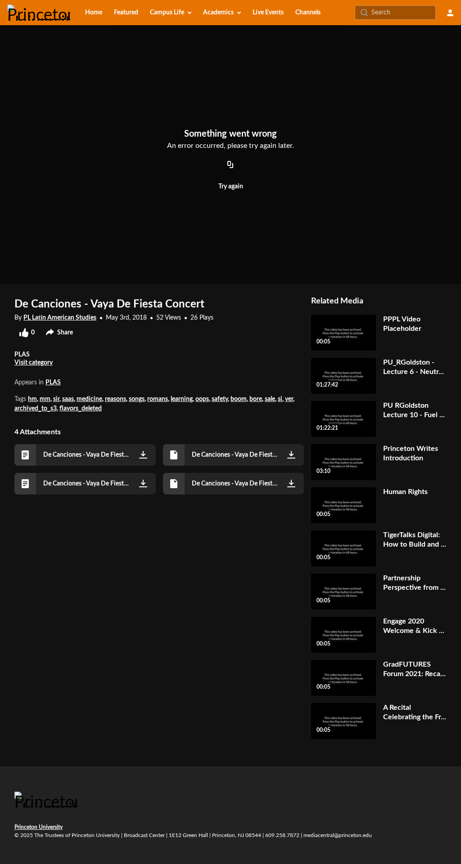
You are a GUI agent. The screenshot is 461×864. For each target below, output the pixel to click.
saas (68, 399)
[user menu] (450, 12)
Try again (230, 186)
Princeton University (38, 827)
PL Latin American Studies (59, 318)
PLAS (53, 382)
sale (270, 399)
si (280, 399)
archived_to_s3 (35, 408)
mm (45, 399)
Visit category (33, 363)
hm (32, 399)
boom (238, 399)
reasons (115, 399)
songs (137, 399)
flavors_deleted (80, 408)
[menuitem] (94, 12)
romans (157, 399)
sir (56, 399)
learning (182, 399)
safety (220, 399)
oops (202, 399)
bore (255, 399)
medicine (89, 399)
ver (289, 399)
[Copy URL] (230, 165)
